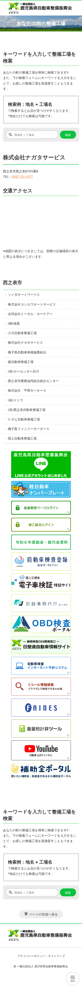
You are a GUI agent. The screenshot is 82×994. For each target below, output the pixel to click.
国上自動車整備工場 (22, 438)
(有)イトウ (15, 400)
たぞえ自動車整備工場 (24, 419)
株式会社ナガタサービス (25, 342)
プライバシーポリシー (31, 956)
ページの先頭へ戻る (43, 914)
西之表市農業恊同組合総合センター (33, 381)
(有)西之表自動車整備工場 (26, 410)
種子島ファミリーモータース (28, 429)
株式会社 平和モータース (27, 390)
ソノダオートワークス (24, 295)
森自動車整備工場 (20, 362)
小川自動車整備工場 (22, 333)
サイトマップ (56, 956)
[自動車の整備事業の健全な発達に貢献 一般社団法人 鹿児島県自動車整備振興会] (41, 8)
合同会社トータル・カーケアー (30, 314)
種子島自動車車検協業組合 (27, 352)
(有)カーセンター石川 (23, 371)
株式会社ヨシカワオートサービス (32, 304)
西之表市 (12, 282)
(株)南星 (14, 323)
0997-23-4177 (22, 177)
